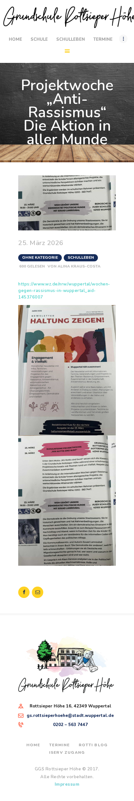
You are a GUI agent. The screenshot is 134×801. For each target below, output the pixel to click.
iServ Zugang (67, 752)
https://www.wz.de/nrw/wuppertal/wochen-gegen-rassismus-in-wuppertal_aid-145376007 (64, 290)
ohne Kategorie (40, 257)
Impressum (67, 784)
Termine (59, 745)
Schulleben (81, 257)
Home (33, 745)
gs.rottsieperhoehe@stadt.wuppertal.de (70, 716)
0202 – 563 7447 (70, 725)
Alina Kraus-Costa (79, 266)
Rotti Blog (93, 745)
